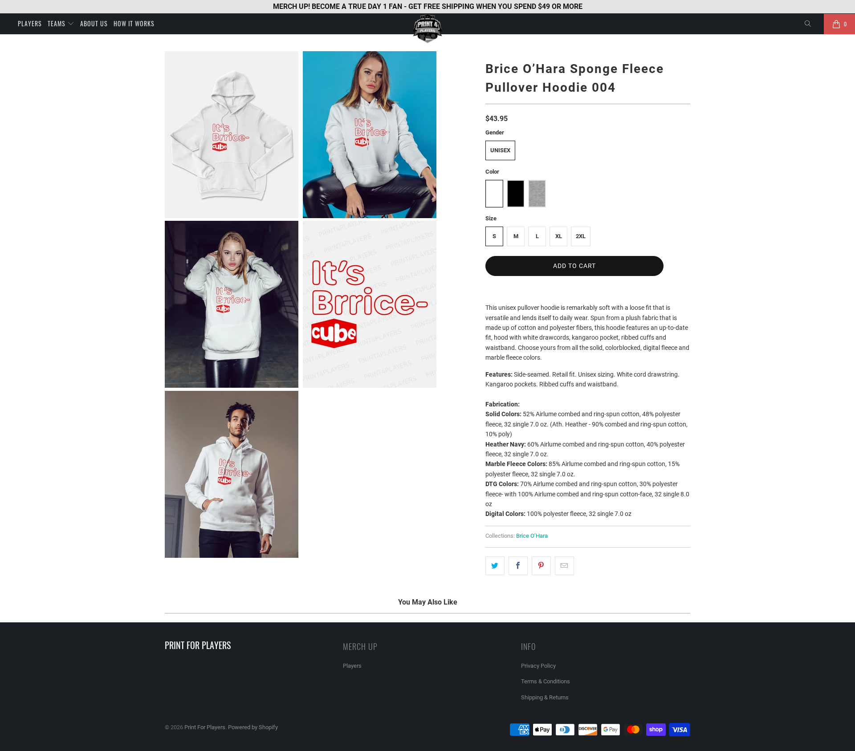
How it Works (134, 23)
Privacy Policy (538, 665)
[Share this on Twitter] (495, 565)
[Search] (808, 24)
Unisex (500, 150)
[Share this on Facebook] (518, 565)
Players (30, 23)
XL (558, 236)
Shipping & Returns (545, 697)
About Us (94, 23)
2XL (581, 236)
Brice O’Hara (532, 535)
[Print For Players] (427, 28)
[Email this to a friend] (564, 565)
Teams (57, 23)
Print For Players (204, 727)
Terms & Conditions (545, 681)
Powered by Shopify (253, 727)
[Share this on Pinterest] (541, 565)
